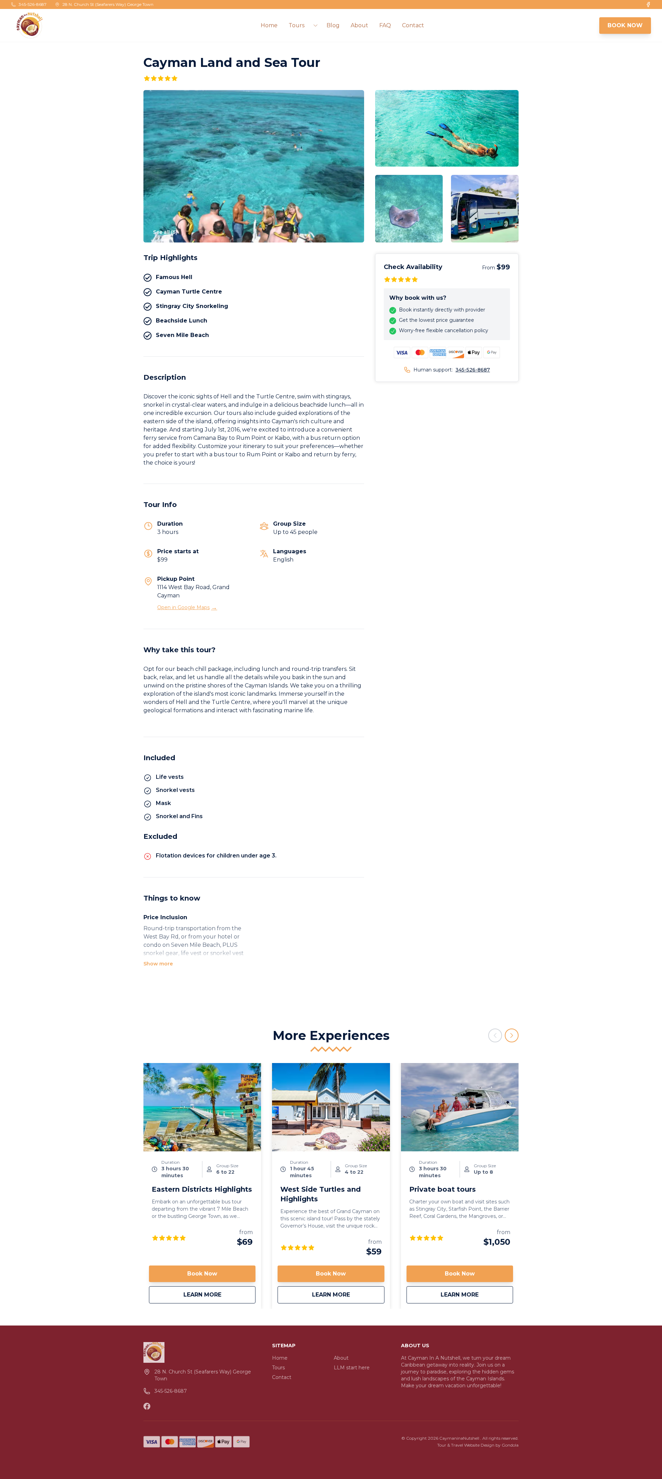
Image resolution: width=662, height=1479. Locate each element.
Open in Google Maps (187, 607)
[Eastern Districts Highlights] (202, 1107)
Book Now (202, 1273)
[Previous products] (495, 1035)
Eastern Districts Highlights (202, 1189)
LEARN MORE (219, 1294)
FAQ (385, 25)
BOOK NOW (625, 25)
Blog (333, 25)
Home (269, 25)
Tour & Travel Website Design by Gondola (478, 1445)
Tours (278, 1367)
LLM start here (352, 1367)
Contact (413, 25)
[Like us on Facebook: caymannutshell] (146, 1406)
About (359, 25)
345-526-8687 (472, 370)
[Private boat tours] (460, 1107)
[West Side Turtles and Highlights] (331, 1107)
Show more (158, 964)
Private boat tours (442, 1189)
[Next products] (512, 1035)
